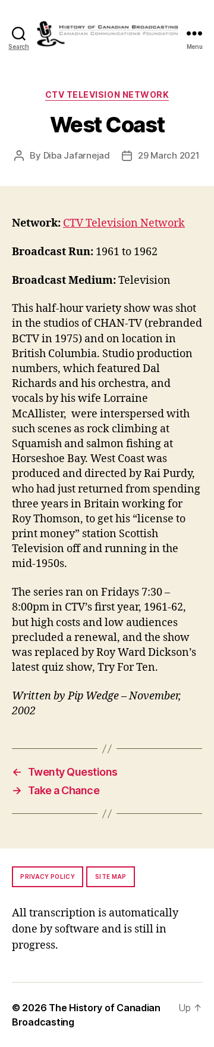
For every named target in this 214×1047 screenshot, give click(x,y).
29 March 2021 (169, 155)
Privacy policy (47, 876)
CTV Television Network (107, 94)
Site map (111, 876)
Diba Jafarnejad (76, 155)
